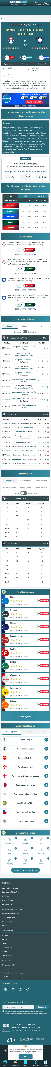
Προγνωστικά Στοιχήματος (11, 892)
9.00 (36, 206)
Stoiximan (14, 597)
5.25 (29, 211)
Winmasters (15, 675)
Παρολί (4, 925)
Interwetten (15, 688)
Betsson (13, 701)
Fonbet (13, 649)
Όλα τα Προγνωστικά (23, 870)
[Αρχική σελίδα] (1, 18)
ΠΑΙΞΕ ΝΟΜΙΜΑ (34, 102)
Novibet (13, 610)
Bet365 (13, 662)
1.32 (22, 211)
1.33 (22, 217)
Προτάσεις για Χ (7, 922)
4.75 (29, 222)
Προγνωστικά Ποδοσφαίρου (12, 910)
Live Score (5, 896)
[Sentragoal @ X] (13, 989)
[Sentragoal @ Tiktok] (27, 989)
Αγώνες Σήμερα (7, 900)
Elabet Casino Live (8, 969)
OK (25, 1056)
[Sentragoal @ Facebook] (5, 989)
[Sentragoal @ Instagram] (20, 989)
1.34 (22, 206)
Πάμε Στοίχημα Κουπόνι (10, 888)
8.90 (36, 211)
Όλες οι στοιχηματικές (24, 716)
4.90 (29, 228)
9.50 (36, 217)
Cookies (28, 1053)
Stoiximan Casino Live (10, 961)
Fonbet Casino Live (9, 977)
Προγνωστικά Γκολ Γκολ (10, 913)
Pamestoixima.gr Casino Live (12, 973)
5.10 (29, 206)
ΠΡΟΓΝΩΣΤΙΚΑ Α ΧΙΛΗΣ (9, 18)
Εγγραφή (42, 1007)
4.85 (29, 217)
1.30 (22, 228)
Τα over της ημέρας (8, 918)
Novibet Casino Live (9, 965)
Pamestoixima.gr (17, 636)
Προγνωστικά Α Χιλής (18, 25)
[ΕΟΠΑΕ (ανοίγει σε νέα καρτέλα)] (32, 1039)
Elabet (13, 623)
